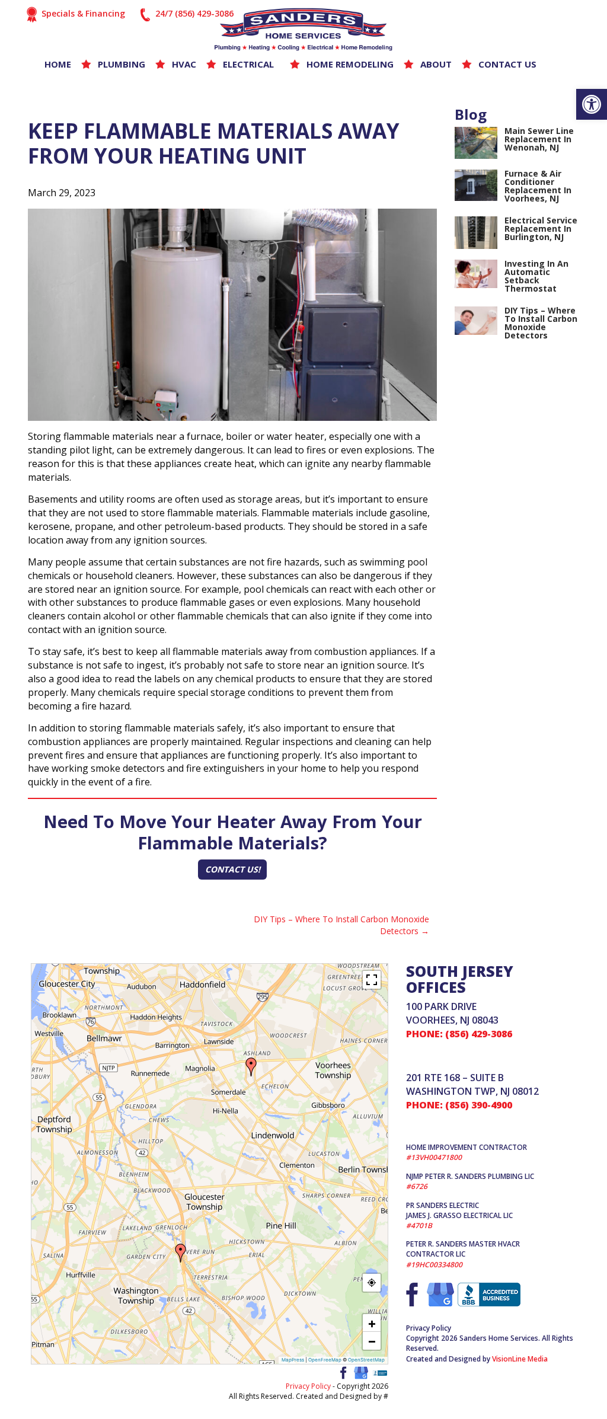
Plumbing (121, 64)
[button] (591, 104)
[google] (361, 1371)
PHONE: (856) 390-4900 (459, 1104)
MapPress (293, 1360)
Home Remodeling (350, 64)
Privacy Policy (308, 1386)
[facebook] (342, 1371)
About (436, 64)
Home (57, 64)
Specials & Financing (83, 13)
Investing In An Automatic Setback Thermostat (536, 276)
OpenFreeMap (324, 1360)
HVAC (184, 64)
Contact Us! (232, 869)
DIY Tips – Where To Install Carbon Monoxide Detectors (341, 925)
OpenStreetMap (366, 1360)
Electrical (248, 64)
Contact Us (507, 64)
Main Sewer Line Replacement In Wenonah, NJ (539, 139)
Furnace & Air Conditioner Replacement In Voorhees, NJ (537, 186)
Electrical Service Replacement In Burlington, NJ (540, 228)
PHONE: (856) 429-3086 (459, 1033)
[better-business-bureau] (380, 1372)
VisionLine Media (520, 1359)
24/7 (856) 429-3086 (194, 13)
